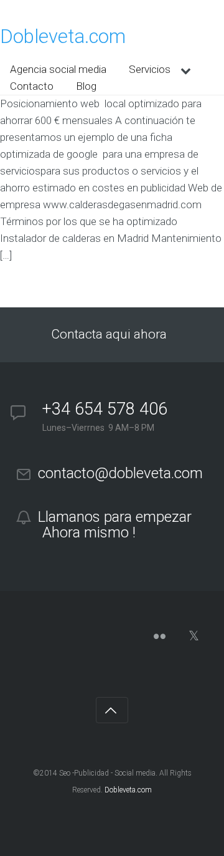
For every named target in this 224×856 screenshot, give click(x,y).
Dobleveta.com (63, 36)
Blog (86, 86)
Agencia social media (58, 69)
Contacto (32, 86)
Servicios (149, 69)
